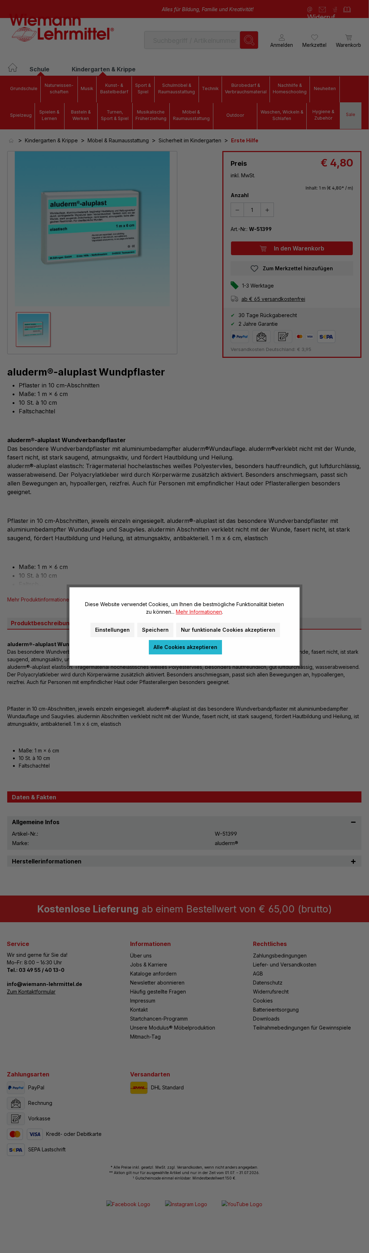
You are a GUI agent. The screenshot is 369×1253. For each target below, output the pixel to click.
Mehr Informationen (199, 612)
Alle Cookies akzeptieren (185, 647)
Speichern (155, 630)
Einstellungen (112, 630)
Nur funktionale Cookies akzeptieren (228, 630)
